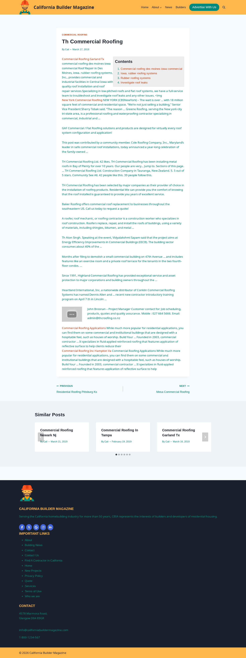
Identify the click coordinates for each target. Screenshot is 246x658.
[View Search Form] (224, 7)
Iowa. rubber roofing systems (139, 73)
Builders (181, 7)
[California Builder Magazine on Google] (36, 527)
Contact (29, 550)
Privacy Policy (34, 576)
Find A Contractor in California (43, 560)
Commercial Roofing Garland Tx (83, 59)
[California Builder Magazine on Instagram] (43, 527)
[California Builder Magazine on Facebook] (22, 527)
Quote (28, 581)
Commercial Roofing (74, 35)
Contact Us (32, 555)
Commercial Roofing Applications (84, 328)
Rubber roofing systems (136, 78)
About (28, 540)
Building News (34, 545)
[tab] (116, 454)
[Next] (205, 437)
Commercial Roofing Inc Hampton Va (86, 351)
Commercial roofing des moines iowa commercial (151, 68)
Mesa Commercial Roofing (172, 389)
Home (144, 7)
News (168, 7)
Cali (67, 49)
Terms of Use (33, 591)
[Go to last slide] (41, 437)
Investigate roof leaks (134, 82)
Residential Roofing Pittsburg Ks (77, 389)
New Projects (33, 570)
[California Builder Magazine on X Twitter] (29, 527)
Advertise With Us (204, 7)
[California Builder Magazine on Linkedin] (50, 527)
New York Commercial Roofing (82, 100)
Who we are (32, 596)
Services (30, 586)
